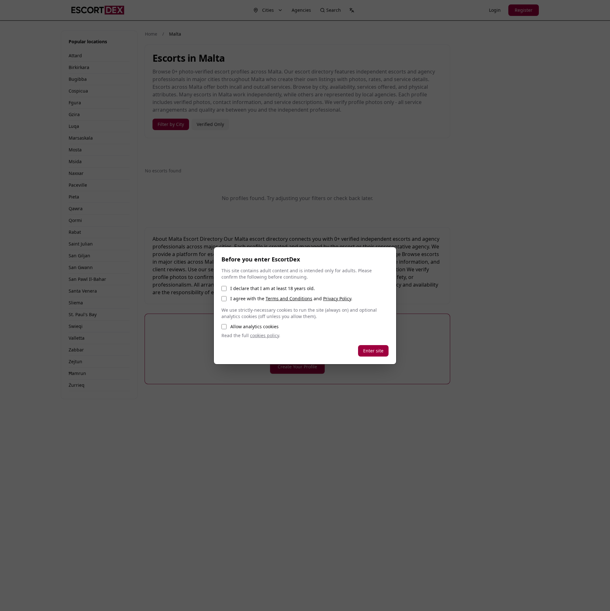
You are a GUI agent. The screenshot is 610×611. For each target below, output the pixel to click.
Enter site (373, 351)
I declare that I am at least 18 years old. (272, 288)
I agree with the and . (291, 298)
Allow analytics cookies (254, 326)
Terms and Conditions (289, 298)
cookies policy (264, 335)
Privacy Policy (337, 298)
